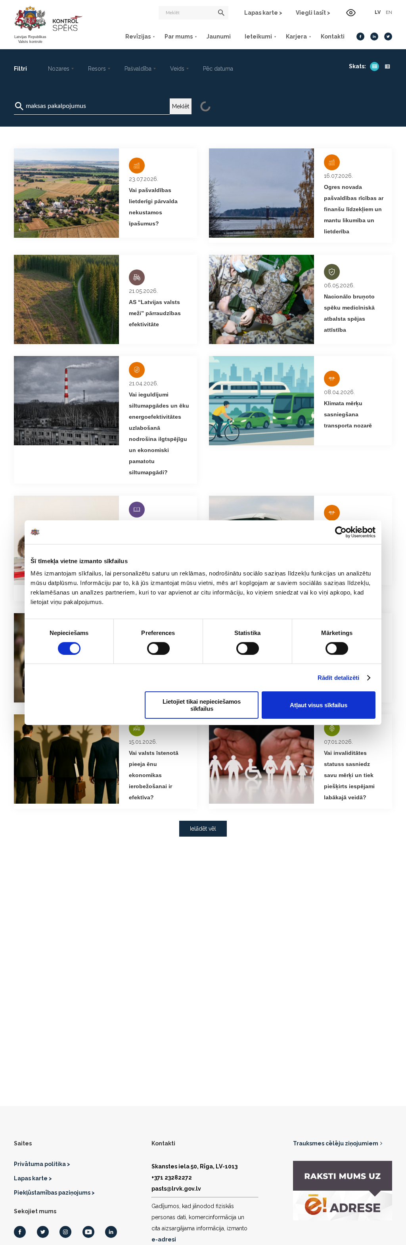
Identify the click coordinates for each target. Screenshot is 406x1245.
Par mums (179, 36)
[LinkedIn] (374, 36)
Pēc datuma (218, 68)
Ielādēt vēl (203, 829)
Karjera (296, 36)
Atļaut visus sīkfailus (318, 705)
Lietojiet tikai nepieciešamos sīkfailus (202, 705)
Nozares (58, 68)
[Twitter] (388, 36)
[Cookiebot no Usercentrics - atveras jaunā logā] (340, 532)
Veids (177, 68)
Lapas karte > (263, 13)
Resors (97, 68)
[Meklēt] (221, 13)
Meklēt (180, 106)
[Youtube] (88, 1232)
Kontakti (333, 36)
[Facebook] (360, 36)
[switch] (158, 648)
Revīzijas (138, 36)
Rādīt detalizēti (339, 677)
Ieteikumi (258, 36)
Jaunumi (219, 36)
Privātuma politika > (42, 1164)
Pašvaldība (137, 68)
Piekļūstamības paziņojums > (54, 1192)
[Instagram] (65, 1232)
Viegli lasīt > (313, 13)
